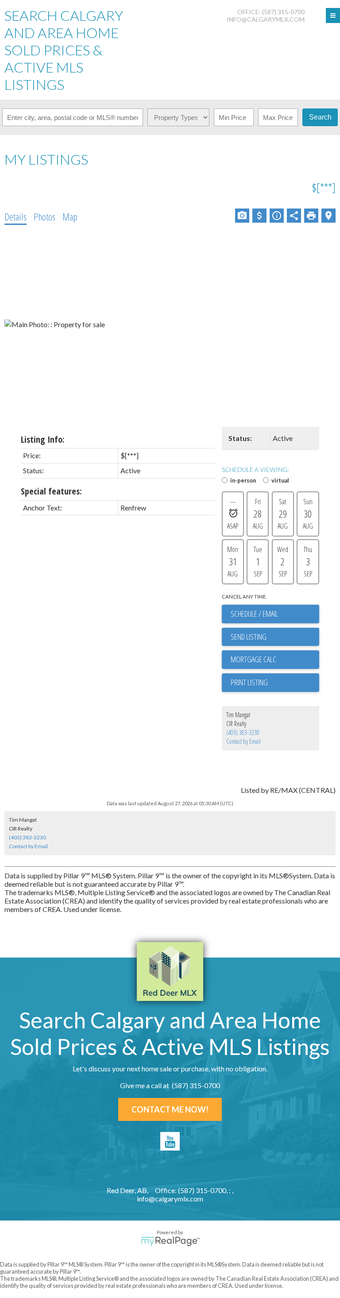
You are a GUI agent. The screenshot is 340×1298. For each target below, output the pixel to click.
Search (320, 117)
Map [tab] (69, 216)
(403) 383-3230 (242, 732)
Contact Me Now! (170, 1109)
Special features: (51, 491)
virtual (280, 480)
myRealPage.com (170, 1241)
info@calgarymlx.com (266, 19)
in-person (243, 480)
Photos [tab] (44, 216)
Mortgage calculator (275, 659)
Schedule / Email (254, 613)
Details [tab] (15, 216)
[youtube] (170, 1141)
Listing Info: (43, 439)
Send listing (249, 636)
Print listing (249, 682)
